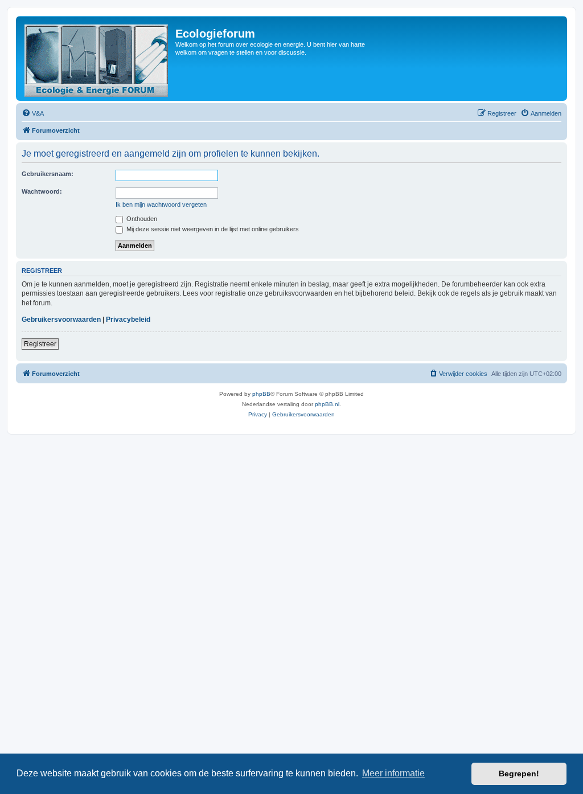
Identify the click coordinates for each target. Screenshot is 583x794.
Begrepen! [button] (519, 773)
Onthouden (141, 218)
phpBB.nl (327, 404)
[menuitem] (33, 113)
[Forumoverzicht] (97, 58)
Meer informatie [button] (393, 773)
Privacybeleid (128, 320)
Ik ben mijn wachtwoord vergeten (161, 204)
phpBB (261, 394)
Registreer (40, 344)
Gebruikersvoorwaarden (61, 320)
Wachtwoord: (42, 191)
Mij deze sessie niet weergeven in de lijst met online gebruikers (212, 229)
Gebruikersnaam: (47, 173)
